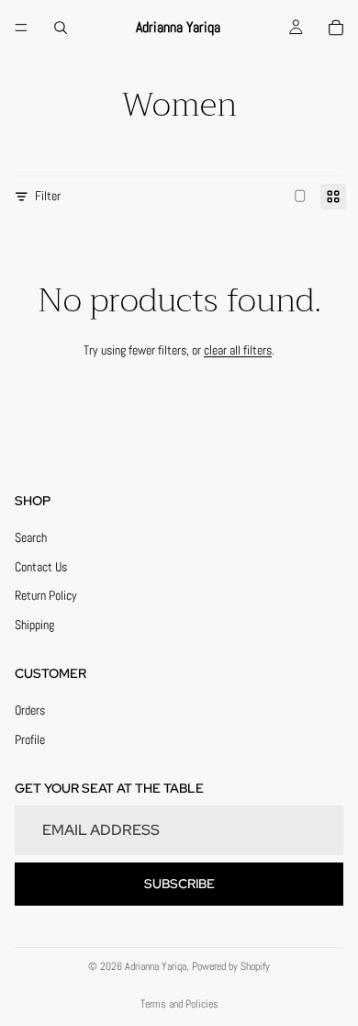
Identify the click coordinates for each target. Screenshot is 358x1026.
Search (31, 537)
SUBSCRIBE (179, 883)
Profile (30, 739)
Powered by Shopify (231, 966)
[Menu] (21, 27)
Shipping (34, 624)
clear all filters (238, 350)
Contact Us (41, 566)
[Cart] (336, 27)
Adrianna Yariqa (155, 966)
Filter (48, 195)
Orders (30, 710)
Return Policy (46, 596)
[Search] (60, 27)
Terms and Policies (179, 1004)
